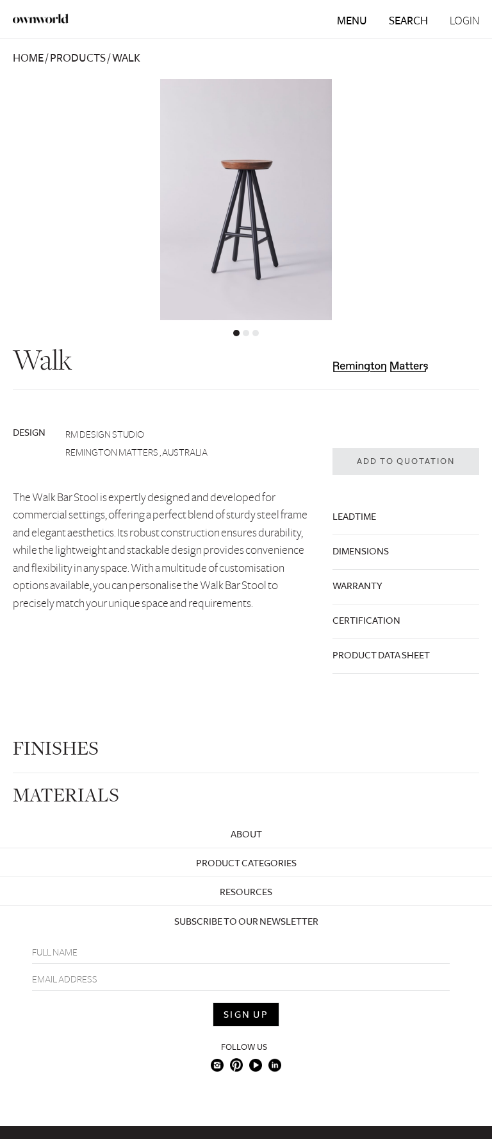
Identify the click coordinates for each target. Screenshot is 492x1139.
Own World (41, 18)
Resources (246, 892)
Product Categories (246, 863)
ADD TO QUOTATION (406, 461)
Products (78, 58)
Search (408, 21)
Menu (352, 21)
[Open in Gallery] (246, 199)
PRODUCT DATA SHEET (381, 655)
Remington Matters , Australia (136, 452)
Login (464, 21)
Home (28, 58)
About (246, 834)
